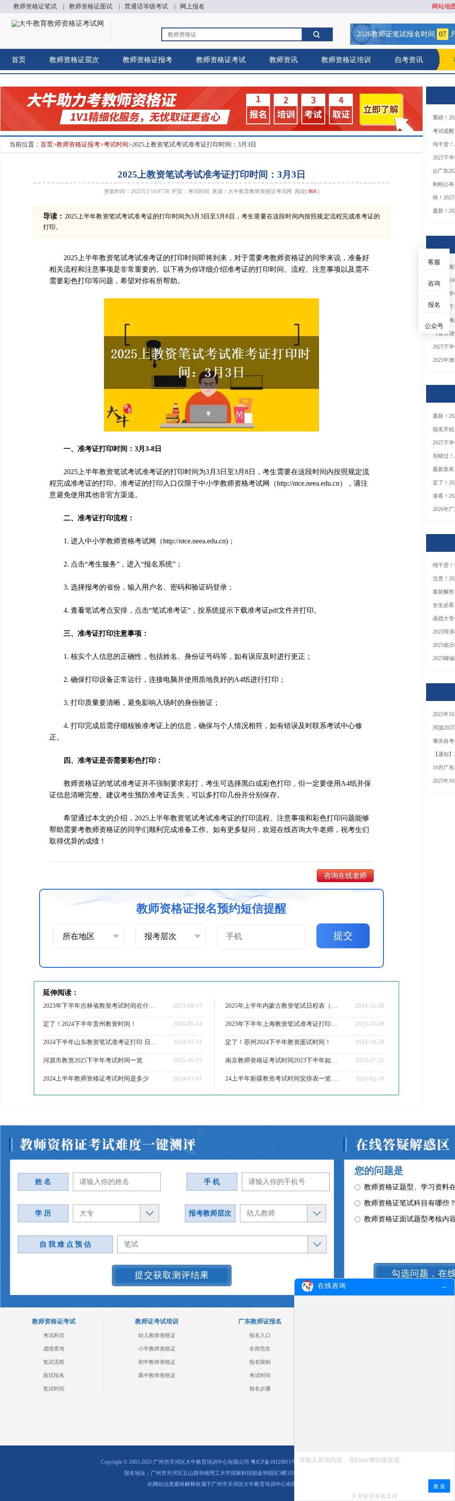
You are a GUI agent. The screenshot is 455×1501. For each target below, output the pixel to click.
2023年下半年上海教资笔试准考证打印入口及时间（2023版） (282, 1024)
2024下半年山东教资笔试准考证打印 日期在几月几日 (100, 1042)
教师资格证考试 (221, 59)
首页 (19, 59)
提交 (343, 935)
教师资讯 (283, 59)
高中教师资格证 (157, 1375)
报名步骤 (260, 1389)
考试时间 (116, 144)
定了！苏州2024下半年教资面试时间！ (278, 1042)
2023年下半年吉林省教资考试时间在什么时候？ (100, 1005)
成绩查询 (53, 1349)
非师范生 (260, 1349)
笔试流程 (53, 1362)
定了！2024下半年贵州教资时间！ (89, 1024)
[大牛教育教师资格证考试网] (58, 23)
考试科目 (53, 1335)
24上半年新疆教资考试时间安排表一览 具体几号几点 (282, 1078)
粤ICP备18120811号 (273, 1462)
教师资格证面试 (90, 6)
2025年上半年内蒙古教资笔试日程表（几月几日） (282, 1005)
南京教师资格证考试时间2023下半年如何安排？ (282, 1060)
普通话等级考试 (146, 6)
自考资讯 (409, 59)
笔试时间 (53, 1389)
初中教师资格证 (157, 1362)
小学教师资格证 (157, 1349)
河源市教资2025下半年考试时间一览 (93, 1060)
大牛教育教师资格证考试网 (260, 191)
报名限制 (260, 1362)
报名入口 (260, 1335)
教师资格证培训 (346, 59)
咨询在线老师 (345, 875)
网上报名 (192, 6)
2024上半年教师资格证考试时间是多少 (96, 1078)
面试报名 (53, 1375)
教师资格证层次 (74, 59)
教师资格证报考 (147, 59)
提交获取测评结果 (172, 1275)
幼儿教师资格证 (157, 1335)
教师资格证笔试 (35, 6)
